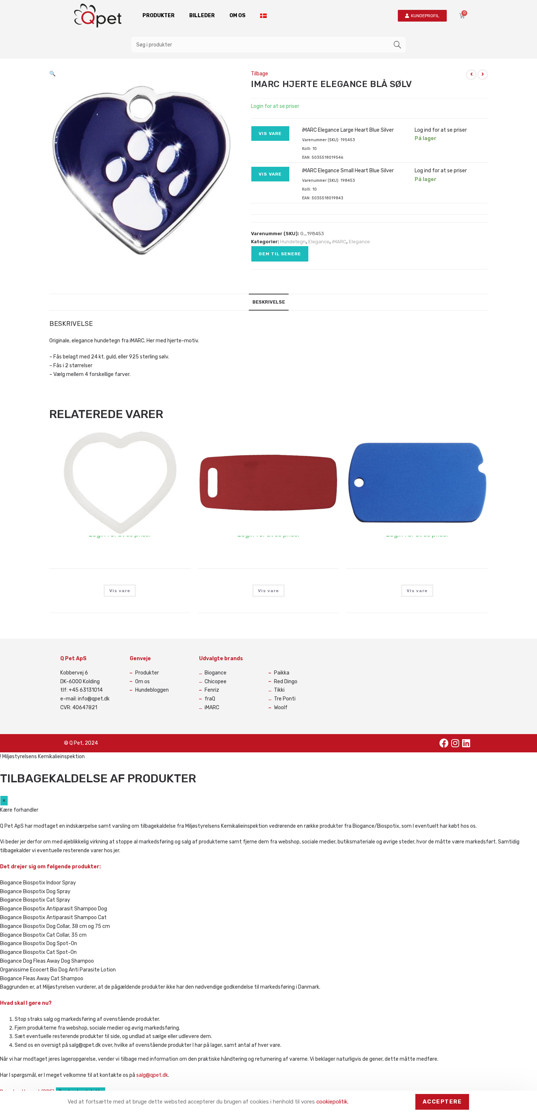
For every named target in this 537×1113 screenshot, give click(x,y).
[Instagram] (455, 743)
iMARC (339, 241)
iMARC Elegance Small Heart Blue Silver (348, 171)
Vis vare (270, 133)
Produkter (158, 15)
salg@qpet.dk (152, 1075)
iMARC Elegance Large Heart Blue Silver (348, 130)
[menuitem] (263, 16)
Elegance (319, 241)
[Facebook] (444, 743)
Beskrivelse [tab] (268, 302)
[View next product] (482, 74)
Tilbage (259, 74)
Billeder (202, 15)
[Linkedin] (466, 743)
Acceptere (442, 1101)
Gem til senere (280, 253)
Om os (237, 15)
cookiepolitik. (332, 1101)
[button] (52, 74)
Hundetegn (293, 241)
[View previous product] (471, 74)
